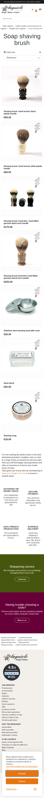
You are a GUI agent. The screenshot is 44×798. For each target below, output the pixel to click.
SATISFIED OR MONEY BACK (11, 490)
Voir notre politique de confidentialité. (22, 766)
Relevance (23, 58)
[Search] (40, 18)
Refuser (22, 781)
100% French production (11, 528)
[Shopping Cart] (35, 9)
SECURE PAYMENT (33, 492)
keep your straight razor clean (14, 473)
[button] (22, 579)
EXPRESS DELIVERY (33, 528)
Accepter (22, 773)
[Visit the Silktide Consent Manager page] (35, 789)
